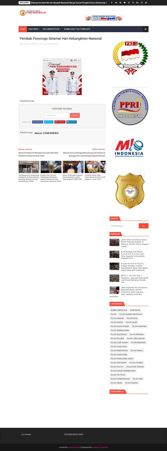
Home (23, 29)
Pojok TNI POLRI (118, 375)
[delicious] (146, 3)
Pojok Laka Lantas (136, 338)
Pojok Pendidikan (119, 355)
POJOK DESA (132, 318)
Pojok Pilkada (136, 363)
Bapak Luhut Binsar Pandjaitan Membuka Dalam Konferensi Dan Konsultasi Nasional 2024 (51, 178)
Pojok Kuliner (117, 338)
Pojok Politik (117, 367)
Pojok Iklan (131, 322)
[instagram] (142, 3)
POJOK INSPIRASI (139, 326)
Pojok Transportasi (120, 379)
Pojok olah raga (119, 346)
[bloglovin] (125, 3)
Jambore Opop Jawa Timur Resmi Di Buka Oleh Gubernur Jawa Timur (95, 177)
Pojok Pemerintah (52, 44)
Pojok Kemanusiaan (120, 330)
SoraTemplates (74, 447)
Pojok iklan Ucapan (120, 326)
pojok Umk (138, 379)
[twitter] (116, 3)
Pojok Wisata (131, 383)
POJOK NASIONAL (138, 342)
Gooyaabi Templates (100, 447)
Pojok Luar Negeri (119, 342)
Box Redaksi (26, 434)
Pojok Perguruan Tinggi (122, 359)
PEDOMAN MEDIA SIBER (73, 434)
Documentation (51, 29)
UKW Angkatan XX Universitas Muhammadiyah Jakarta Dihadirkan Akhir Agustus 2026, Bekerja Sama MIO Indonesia (128, 292)
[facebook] (112, 3)
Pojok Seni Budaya (135, 367)
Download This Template (77, 29)
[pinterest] (120, 3)
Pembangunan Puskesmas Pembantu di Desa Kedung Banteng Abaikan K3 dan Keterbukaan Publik (29, 178)
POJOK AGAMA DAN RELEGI (130, 314)
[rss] (133, 3)
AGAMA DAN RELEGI (119, 310)
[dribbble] (129, 3)
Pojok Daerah (117, 318)
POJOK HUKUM (117, 322)
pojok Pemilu (137, 350)
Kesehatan (135, 310)
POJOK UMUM (116, 383)
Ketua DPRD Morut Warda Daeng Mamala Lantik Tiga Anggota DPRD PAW (73, 177)
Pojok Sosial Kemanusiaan (123, 371)
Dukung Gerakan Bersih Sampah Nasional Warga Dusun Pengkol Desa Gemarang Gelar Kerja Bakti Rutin (78, 3)
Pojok (114, 314)
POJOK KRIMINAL (137, 334)
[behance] (137, 3)
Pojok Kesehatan (119, 334)
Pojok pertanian (119, 363)
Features (33, 29)
